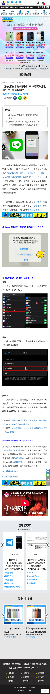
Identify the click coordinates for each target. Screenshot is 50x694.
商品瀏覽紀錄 (47, 479)
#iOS (19, 94)
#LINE (4, 94)
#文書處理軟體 (33, 576)
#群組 (18, 587)
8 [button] (31, 529)
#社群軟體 (8, 572)
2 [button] (21, 62)
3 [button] (23, 62)
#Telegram (9, 587)
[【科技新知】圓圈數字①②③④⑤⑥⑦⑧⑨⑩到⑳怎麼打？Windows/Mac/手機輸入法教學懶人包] (36, 542)
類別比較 (41, 677)
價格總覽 (4, 14)
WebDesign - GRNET (25, 690)
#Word (30, 572)
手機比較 (28, 14)
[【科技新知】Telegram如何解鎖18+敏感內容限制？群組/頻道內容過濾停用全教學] (13, 542)
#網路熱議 (8, 583)
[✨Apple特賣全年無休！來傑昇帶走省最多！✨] (25, 40)
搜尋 (47, 3)
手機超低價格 (33, 209)
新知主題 (26, 677)
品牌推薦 (26, 673)
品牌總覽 (11, 673)
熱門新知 (11, 680)
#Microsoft (32, 579)
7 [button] (30, 62)
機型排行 (12, 14)
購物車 (44, 4)
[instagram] (39, 7)
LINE (47, 475)
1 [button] (19, 62)
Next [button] (45, 40)
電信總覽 (11, 677)
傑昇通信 (37, 202)
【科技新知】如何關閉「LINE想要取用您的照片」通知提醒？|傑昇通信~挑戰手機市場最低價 (14, 4)
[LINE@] (43, 7)
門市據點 (44, 14)
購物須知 (26, 680)
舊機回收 (36, 14)
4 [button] (25, 62)
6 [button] (28, 62)
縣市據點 (41, 673)
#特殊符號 (31, 583)
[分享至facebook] (15, 98)
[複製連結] (25, 98)
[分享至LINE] (20, 98)
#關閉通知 (12, 94)
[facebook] (47, 7)
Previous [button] (4, 40)
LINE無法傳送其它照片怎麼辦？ (21, 173)
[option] (25, 40)
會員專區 (38, 3)
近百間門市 (19, 462)
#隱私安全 (8, 576)
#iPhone (26, 94)
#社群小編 (8, 579)
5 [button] (27, 62)
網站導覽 (41, 680)
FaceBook (47, 470)
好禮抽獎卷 (36, 205)
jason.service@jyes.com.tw (29, 668)
